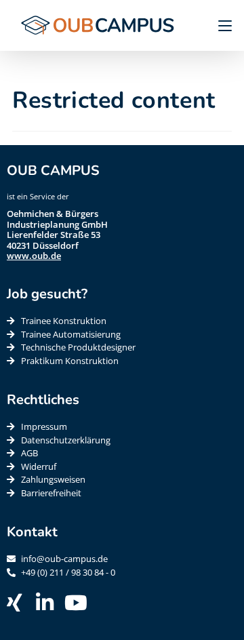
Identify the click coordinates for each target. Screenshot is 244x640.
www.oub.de (34, 255)
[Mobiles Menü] (220, 25)
